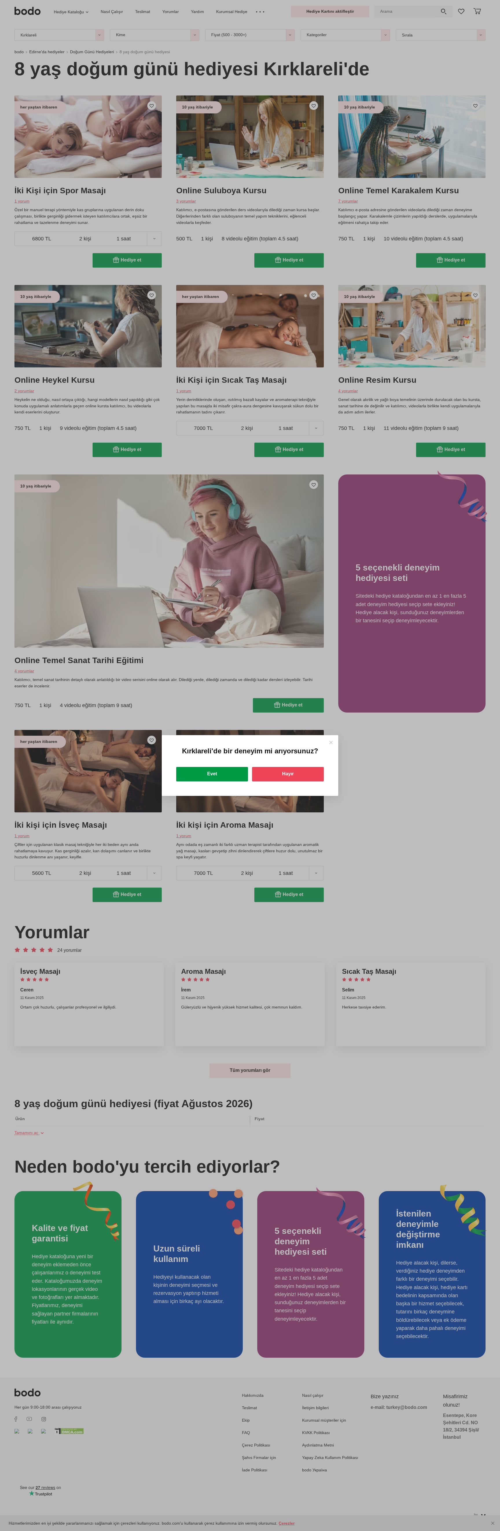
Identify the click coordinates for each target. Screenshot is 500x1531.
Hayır (288, 773)
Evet (212, 773)
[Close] (330, 742)
